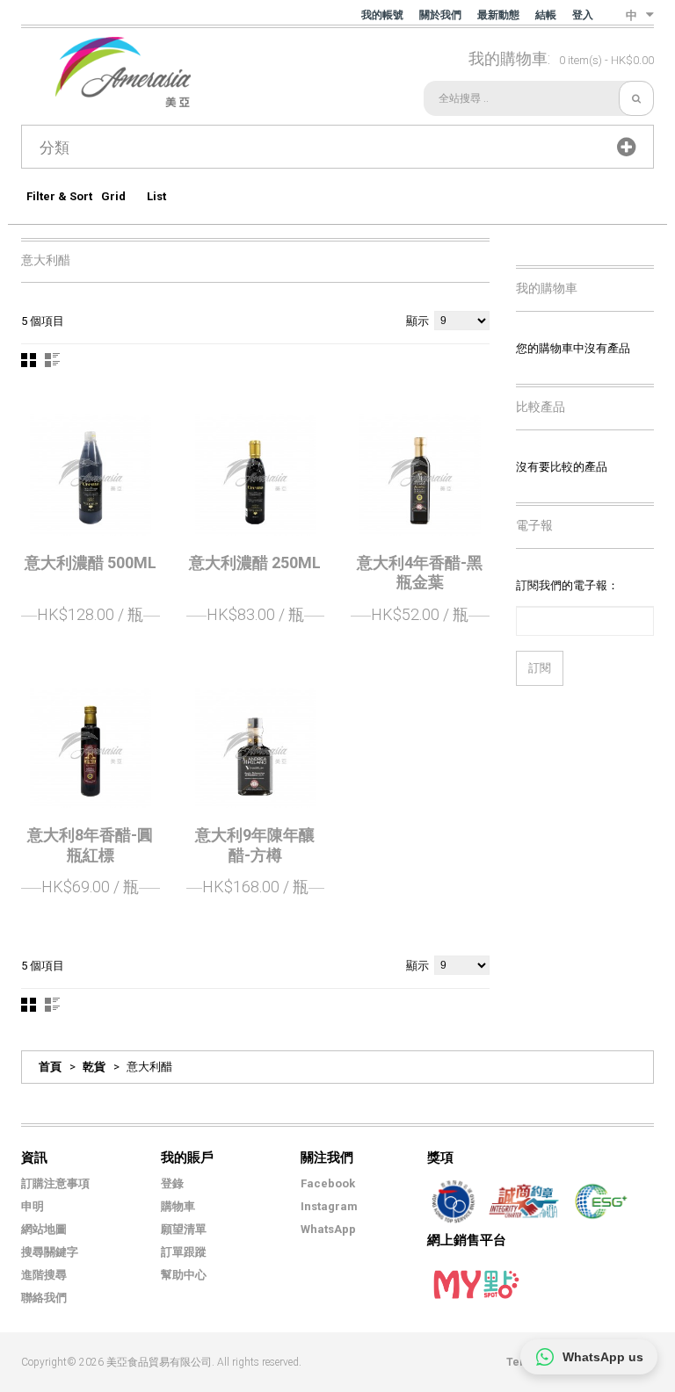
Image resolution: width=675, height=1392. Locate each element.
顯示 (417, 321)
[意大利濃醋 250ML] (255, 475)
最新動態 (498, 15)
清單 (52, 360)
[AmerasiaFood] (106, 72)
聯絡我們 (44, 1297)
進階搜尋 (44, 1274)
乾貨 (94, 1066)
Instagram (329, 1206)
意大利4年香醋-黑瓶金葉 (420, 572)
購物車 (178, 1206)
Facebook (328, 1183)
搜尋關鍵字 (49, 1252)
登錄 (172, 1183)
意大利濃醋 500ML (90, 562)
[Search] (636, 98)
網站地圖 (44, 1229)
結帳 (545, 15)
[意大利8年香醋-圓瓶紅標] (90, 748)
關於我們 (440, 15)
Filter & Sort (59, 196)
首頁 (50, 1066)
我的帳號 (382, 15)
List (156, 196)
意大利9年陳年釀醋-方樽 (255, 845)
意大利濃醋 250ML (255, 562)
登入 (582, 15)
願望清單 (184, 1229)
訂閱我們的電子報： (567, 585)
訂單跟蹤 (184, 1252)
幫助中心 (184, 1274)
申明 (32, 1206)
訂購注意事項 (55, 1183)
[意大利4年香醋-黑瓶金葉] (420, 475)
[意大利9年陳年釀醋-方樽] (255, 748)
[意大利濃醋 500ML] (90, 475)
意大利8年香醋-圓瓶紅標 (90, 845)
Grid (113, 196)
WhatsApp (328, 1229)
